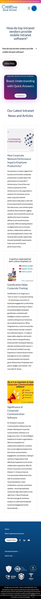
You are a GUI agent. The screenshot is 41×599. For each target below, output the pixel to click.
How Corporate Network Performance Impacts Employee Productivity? (20, 1)
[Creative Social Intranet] (20, 573)
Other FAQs (10, 63)
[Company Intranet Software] (9, 12)
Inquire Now (11, 540)
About (7, 529)
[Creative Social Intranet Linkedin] (24, 540)
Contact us (20, 96)
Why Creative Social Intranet (14, 533)
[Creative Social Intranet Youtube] (29, 540)
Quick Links (9, 556)
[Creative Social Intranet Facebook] (20, 540)
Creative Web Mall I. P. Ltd (30, 587)
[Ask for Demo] (34, 8)
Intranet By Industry (11, 551)
